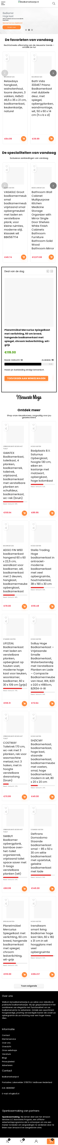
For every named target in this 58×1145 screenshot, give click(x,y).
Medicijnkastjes (38, 188)
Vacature (6, 1054)
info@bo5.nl (14, 1093)
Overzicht (6, 1046)
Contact (6, 1035)
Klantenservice (9, 1039)
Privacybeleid (8, 1061)
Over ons (6, 1042)
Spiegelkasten (8, 921)
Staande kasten (9, 639)
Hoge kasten (9, 188)
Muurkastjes (9, 77)
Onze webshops (9, 1050)
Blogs (4, 1057)
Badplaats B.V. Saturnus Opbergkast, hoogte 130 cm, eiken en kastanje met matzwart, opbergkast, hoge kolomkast (42, 466)
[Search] (54, 3)
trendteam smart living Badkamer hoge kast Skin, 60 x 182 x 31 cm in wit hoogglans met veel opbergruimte (42, 939)
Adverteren (7, 1065)
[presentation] (4, 73)
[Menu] (3, 3)
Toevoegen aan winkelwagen (23, 138)
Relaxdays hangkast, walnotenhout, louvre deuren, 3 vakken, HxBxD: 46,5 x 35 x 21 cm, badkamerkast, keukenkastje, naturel (15, 96)
